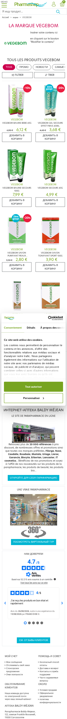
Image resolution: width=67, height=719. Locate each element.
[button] (53, 4)
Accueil (5, 17)
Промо (24, 67)
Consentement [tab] (13, 327)
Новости (42, 67)
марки (15, 17)
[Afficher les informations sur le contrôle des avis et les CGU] (54, 579)
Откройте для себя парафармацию (33, 477)
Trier (50, 75)
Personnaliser (31, 397)
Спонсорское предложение (13, 670)
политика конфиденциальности (50, 701)
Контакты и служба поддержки (49, 673)
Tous (9, 67)
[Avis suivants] (62, 603)
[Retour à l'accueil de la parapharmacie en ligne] (30, 4)
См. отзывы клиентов (33, 640)
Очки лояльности (14, 674)
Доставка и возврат (49, 668)
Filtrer (18, 75)
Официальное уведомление (47, 695)
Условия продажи (48, 690)
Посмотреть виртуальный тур (33, 542)
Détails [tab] (31, 327)
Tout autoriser (33, 386)
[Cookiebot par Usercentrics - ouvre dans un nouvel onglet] (48, 318)
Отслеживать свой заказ (18, 665)
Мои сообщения (14, 662)
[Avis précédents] (5, 603)
